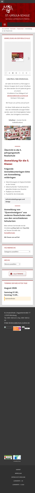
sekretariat (10, 96)
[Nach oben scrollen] (32, 490)
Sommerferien (10, 299)
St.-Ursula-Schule (17, 15)
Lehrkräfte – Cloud (18, 484)
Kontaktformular (9, 233)
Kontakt (18, 469)
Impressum (18, 473)
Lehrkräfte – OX (18, 481)
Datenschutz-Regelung (18, 477)
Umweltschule (17, 461)
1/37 (6, 73)
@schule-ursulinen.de (21, 96)
